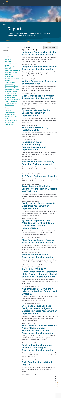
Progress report (10, 122)
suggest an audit (14, 35)
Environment (9, 76)
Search (6, 47)
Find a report (9, 391)
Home (4, 24)
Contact (7, 389)
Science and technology (12, 99)
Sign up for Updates (50, 47)
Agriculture (8, 61)
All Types (8, 111)
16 (57, 384)
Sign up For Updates (48, 392)
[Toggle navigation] (56, 3)
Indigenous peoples (11, 91)
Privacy (7, 395)
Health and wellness (11, 86)
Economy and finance (12, 67)
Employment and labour (12, 70)
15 (57, 382)
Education (8, 69)
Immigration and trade (12, 89)
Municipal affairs (10, 97)
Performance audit (11, 120)
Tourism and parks (11, 101)
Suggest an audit (10, 393)
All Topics (8, 59)
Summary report (10, 124)
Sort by (24, 50)
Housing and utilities (11, 88)
